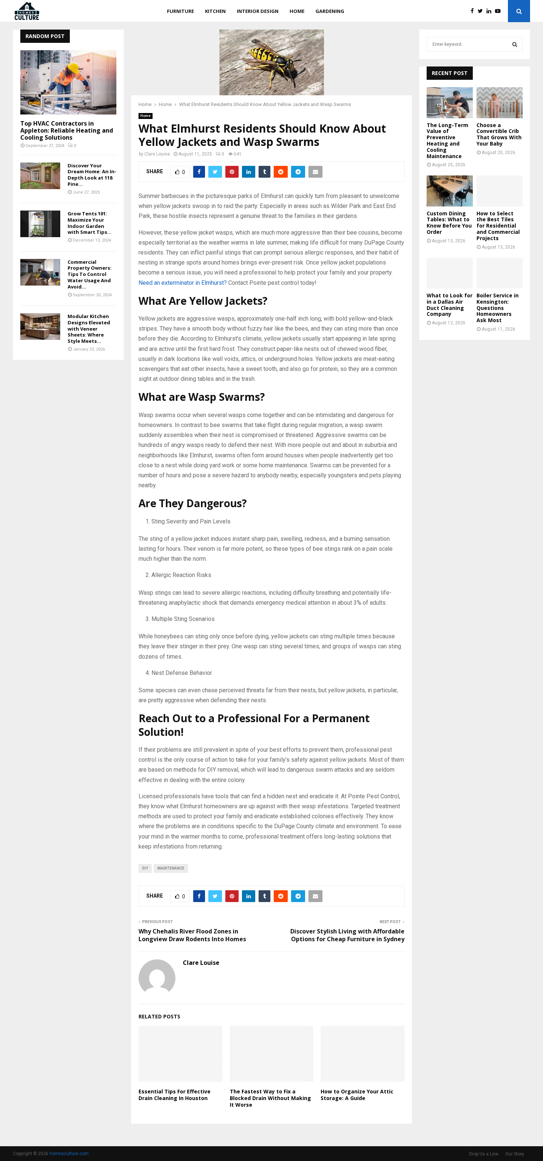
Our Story (514, 1154)
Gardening (329, 11)
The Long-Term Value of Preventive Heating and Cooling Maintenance (447, 141)
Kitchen (215, 11)
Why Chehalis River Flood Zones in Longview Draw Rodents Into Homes (192, 935)
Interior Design (258, 11)
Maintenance (170, 868)
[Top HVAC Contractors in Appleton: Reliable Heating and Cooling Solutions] (68, 82)
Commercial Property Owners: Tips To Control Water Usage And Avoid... (90, 274)
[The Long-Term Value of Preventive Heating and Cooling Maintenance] (450, 102)
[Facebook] (474, 11)
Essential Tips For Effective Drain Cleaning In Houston (175, 1095)
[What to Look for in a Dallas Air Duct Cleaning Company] (450, 273)
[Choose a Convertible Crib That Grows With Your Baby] (500, 102)
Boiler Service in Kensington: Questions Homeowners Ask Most (498, 308)
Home (297, 11)
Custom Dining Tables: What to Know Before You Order (449, 222)
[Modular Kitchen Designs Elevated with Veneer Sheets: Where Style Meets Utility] (40, 326)
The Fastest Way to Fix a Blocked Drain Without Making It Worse (270, 1098)
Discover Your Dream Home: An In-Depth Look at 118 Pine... (92, 174)
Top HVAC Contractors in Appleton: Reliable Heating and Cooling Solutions (66, 130)
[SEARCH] (515, 44)
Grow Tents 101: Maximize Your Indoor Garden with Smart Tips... (90, 222)
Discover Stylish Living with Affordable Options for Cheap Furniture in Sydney (347, 935)
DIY (145, 868)
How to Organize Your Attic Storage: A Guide (357, 1095)
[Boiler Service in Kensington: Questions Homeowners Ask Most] (500, 273)
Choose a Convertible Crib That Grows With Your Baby (499, 134)
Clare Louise (157, 154)
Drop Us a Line (483, 1154)
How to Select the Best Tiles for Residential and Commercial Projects (498, 226)
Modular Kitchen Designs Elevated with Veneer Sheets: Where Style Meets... (89, 328)
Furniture (180, 11)
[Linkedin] (490, 11)
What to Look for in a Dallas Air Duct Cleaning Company (449, 304)
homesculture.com (69, 1153)
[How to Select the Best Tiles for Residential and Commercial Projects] (500, 190)
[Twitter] (482, 11)
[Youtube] (499, 11)
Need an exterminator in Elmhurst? (183, 282)
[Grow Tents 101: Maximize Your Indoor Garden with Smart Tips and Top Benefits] (40, 224)
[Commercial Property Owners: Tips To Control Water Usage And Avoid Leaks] (40, 272)
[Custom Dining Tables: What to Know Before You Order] (450, 190)
